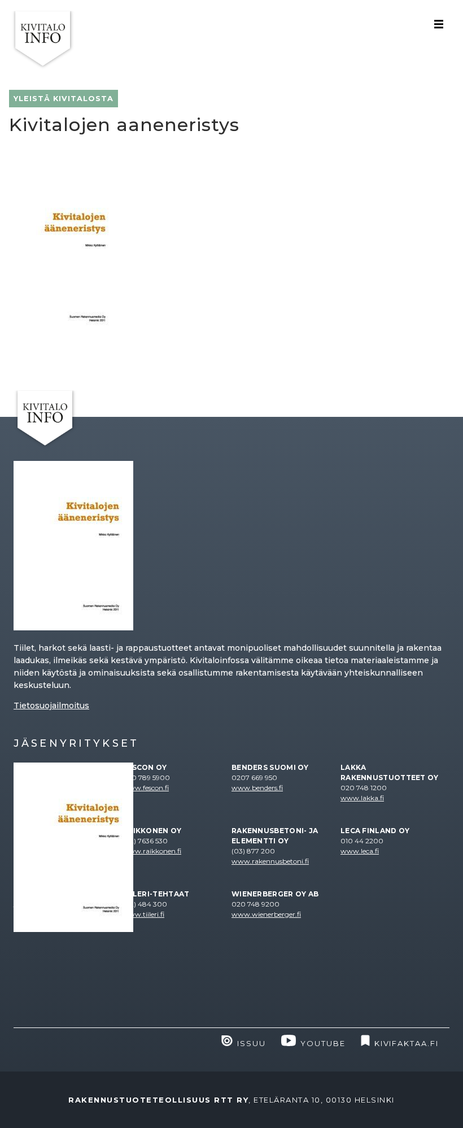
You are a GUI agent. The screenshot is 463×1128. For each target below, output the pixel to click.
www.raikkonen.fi (152, 851)
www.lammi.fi (38, 851)
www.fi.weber (37, 924)
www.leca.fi (359, 851)
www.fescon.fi (146, 787)
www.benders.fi (257, 787)
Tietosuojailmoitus (51, 705)
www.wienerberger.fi (266, 914)
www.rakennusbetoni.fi (270, 861)
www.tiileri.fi (143, 914)
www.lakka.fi (362, 798)
